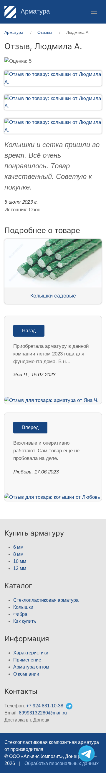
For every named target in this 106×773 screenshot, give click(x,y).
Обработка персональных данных (61, 763)
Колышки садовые (53, 295)
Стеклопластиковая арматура (46, 600)
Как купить (24, 621)
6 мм (18, 547)
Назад (29, 330)
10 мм (19, 561)
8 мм (18, 554)
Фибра (20, 614)
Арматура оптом (31, 666)
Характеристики (30, 652)
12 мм (19, 568)
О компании (26, 673)
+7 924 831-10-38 (44, 705)
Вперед (30, 427)
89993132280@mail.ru (43, 712)
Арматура (34, 11)
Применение (27, 659)
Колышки (23, 607)
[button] (94, 12)
